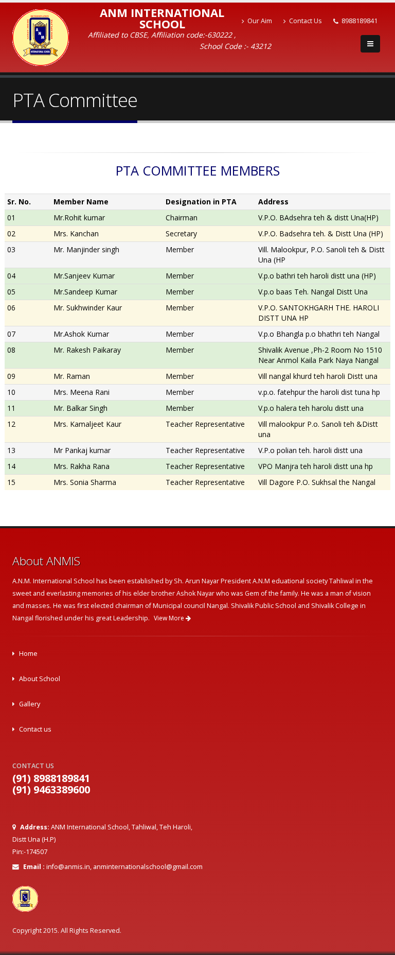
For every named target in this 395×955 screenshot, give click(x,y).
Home (28, 653)
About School (39, 678)
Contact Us (305, 20)
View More (170, 618)
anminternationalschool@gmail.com (148, 866)
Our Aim (259, 20)
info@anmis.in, (69, 866)
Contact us (35, 729)
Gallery (29, 704)
